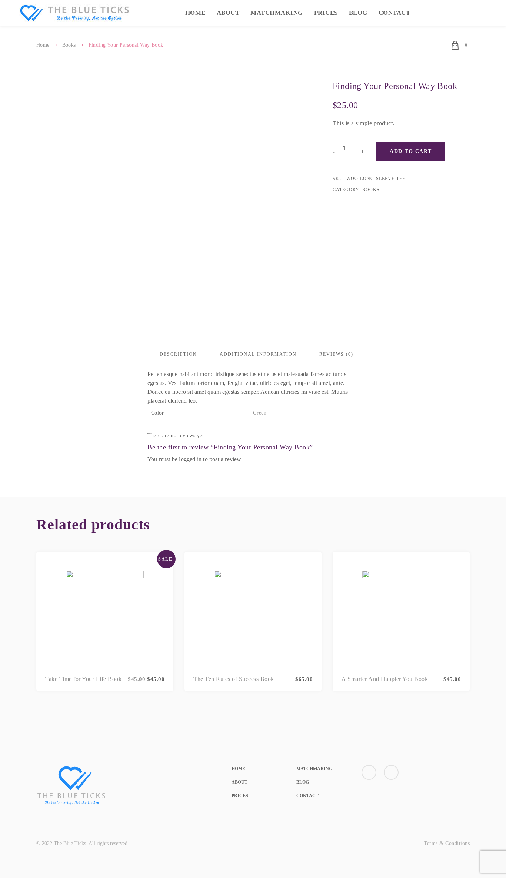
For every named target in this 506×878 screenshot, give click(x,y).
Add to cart (411, 151)
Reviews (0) (336, 354)
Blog (358, 12)
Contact (394, 12)
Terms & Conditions (447, 843)
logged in (190, 459)
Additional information (258, 354)
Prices (326, 12)
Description (178, 354)
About (228, 12)
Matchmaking (276, 12)
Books (69, 45)
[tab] (178, 354)
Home (195, 12)
